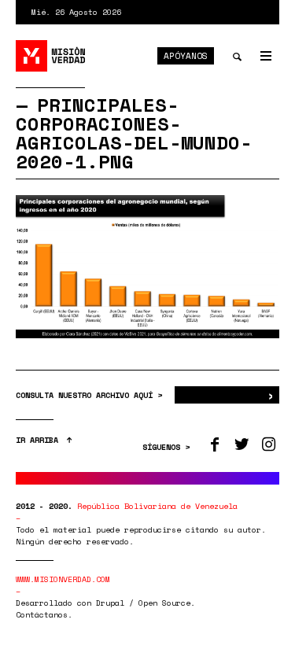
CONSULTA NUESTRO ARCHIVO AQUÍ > (91, 395)
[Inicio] (51, 56)
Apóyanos (186, 56)
